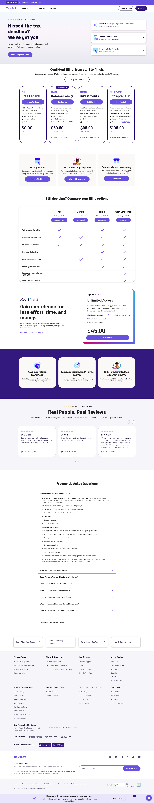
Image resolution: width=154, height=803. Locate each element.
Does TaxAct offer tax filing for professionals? (59, 577)
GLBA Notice (48, 784)
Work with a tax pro (77, 179)
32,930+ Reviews (29, 19)
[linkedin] (116, 757)
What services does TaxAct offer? (54, 570)
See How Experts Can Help (30, 332)
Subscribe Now (131, 768)
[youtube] (139, 757)
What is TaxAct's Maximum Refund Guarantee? (59, 604)
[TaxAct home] (20, 757)
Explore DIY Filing (37, 179)
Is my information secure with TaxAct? (56, 597)
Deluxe (54, 92)
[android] (58, 745)
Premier (83, 92)
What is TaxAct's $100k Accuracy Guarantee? (59, 610)
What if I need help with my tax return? (56, 590)
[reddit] (110, 757)
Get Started (116, 179)
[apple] (45, 745)
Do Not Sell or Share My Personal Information (72, 784)
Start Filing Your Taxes (20, 55)
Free (23, 92)
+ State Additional (27, 132)
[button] (110, 785)
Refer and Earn (116, 681)
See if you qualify (35, 113)
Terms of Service (19, 784)
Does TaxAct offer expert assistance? (56, 583)
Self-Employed (116, 92)
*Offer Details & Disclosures (52, 623)
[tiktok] (133, 757)
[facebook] (121, 757)
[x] (127, 757)
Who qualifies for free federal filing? (55, 493)
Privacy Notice (34, 784)
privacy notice (57, 773)
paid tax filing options (50, 561)
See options (126, 122)
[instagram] (104, 757)
